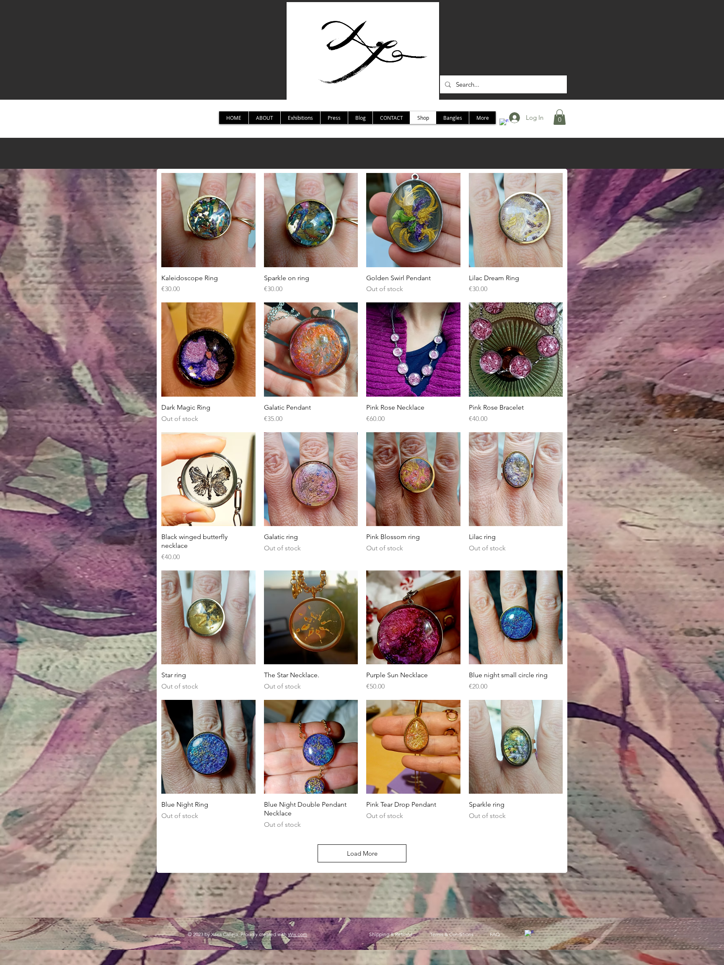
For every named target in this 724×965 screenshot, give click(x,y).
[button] (559, 117)
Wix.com (297, 934)
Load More (362, 853)
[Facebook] (529, 934)
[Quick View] (208, 220)
